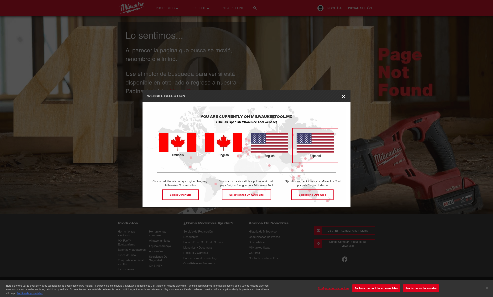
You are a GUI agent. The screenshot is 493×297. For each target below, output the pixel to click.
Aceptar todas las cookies (421, 288)
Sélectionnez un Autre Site (246, 194)
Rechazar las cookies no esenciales (376, 288)
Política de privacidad (30, 293)
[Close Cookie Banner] (487, 288)
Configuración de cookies (333, 288)
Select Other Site (180, 194)
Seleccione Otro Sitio (312, 194)
